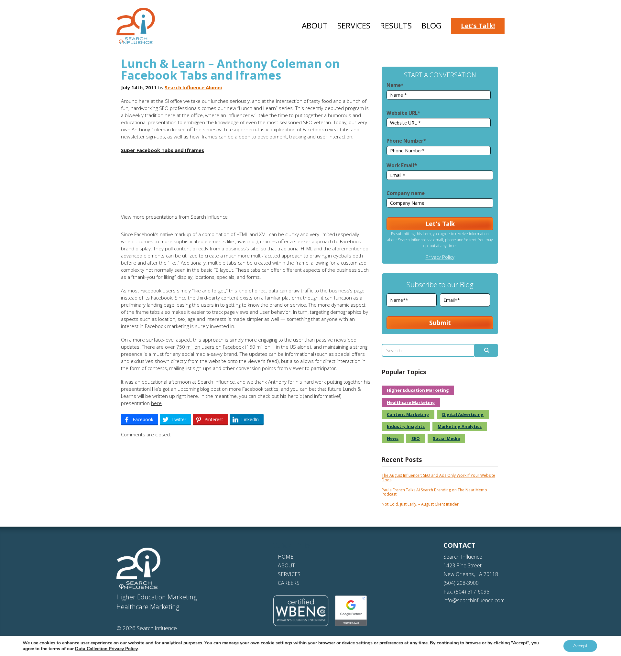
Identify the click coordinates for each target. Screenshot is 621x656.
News (392, 438)
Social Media (446, 438)
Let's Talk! (478, 25)
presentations (161, 216)
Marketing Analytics (460, 426)
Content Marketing (408, 414)
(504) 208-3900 (461, 582)
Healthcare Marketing (411, 402)
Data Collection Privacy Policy (106, 649)
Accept (580, 646)
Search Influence (209, 216)
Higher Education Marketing (418, 390)
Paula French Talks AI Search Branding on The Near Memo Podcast (434, 492)
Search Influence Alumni (193, 87)
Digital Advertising (463, 414)
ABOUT (286, 565)
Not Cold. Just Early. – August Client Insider (420, 504)
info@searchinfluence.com (474, 600)
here (156, 403)
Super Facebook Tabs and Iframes (162, 150)
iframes (209, 136)
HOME (285, 556)
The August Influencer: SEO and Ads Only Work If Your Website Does (438, 477)
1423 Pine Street (462, 565)
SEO (415, 438)
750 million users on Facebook (210, 347)
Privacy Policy (440, 257)
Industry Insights (406, 426)
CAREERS (289, 582)
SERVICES (289, 574)
